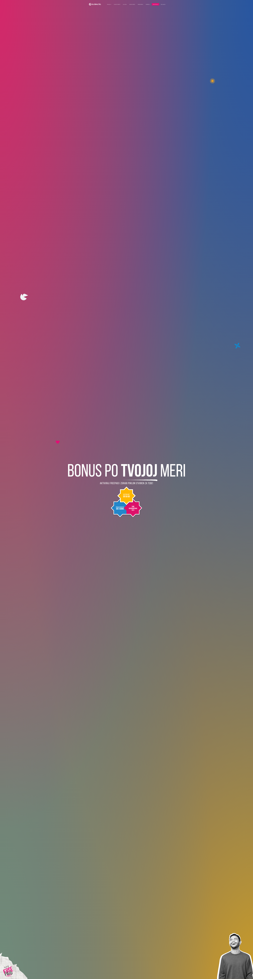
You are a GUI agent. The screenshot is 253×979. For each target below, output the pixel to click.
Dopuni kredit (132, 4)
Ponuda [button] (108, 4)
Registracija (155, 4)
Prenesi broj (140, 4)
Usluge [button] (124, 4)
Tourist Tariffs (117, 4)
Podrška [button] (147, 4)
